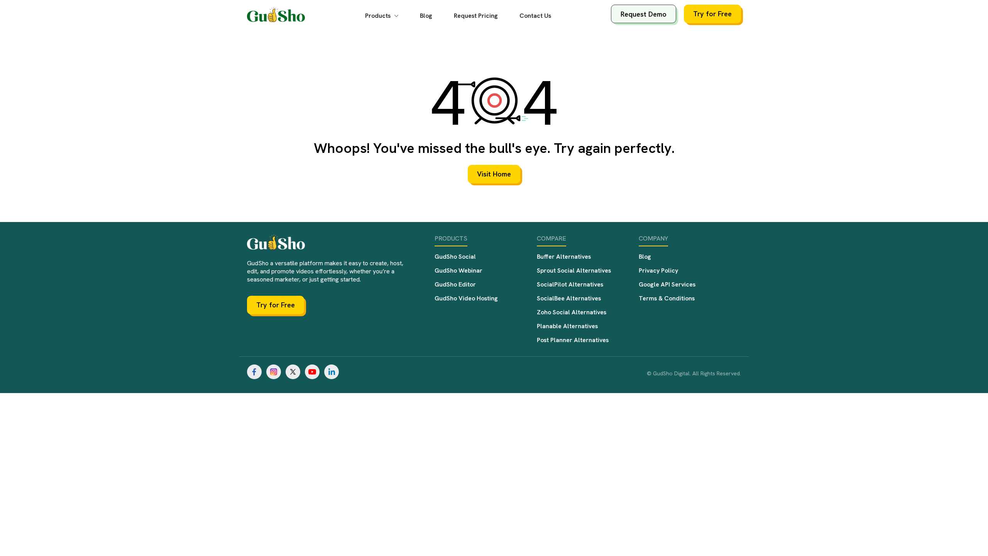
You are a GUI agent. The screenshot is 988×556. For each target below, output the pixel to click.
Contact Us (535, 16)
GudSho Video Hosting (466, 298)
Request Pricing (476, 16)
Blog (426, 16)
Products (378, 16)
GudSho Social (455, 257)
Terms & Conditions (667, 298)
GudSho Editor (455, 284)
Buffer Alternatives (564, 257)
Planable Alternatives (567, 326)
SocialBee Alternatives (569, 298)
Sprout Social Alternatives (574, 270)
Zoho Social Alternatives (571, 312)
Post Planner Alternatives (573, 340)
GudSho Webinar (458, 270)
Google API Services (667, 284)
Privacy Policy (658, 270)
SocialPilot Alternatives (570, 284)
